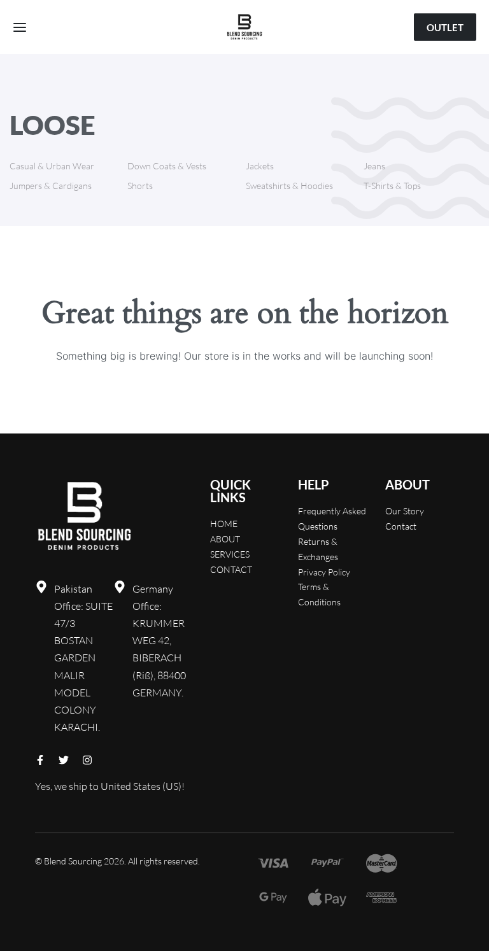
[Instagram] (87, 760)
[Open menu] (20, 27)
